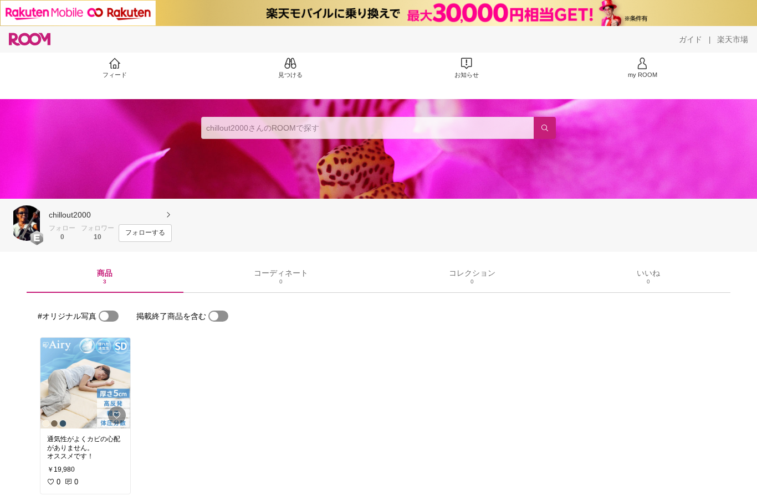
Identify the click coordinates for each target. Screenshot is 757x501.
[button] (26, 223)
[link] (85, 383)
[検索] (545, 128)
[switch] (109, 316)
